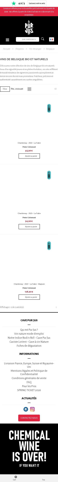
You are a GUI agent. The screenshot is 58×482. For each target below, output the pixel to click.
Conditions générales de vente (29, 378)
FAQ (29, 382)
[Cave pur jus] (29, 27)
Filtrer (5, 89)
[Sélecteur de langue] (51, 39)
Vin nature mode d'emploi (29, 333)
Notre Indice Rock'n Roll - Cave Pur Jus (29, 337)
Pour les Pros (29, 386)
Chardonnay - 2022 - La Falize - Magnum (29, 284)
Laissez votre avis (37, 3)
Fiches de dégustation (29, 345)
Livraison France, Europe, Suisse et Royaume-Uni (29, 365)
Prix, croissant (17, 89)
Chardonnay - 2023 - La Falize (29, 213)
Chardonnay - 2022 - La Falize (29, 143)
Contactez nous (29, 418)
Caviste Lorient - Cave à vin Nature (29, 341)
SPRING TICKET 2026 (29, 390)
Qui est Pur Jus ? (29, 329)
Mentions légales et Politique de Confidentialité (29, 372)
